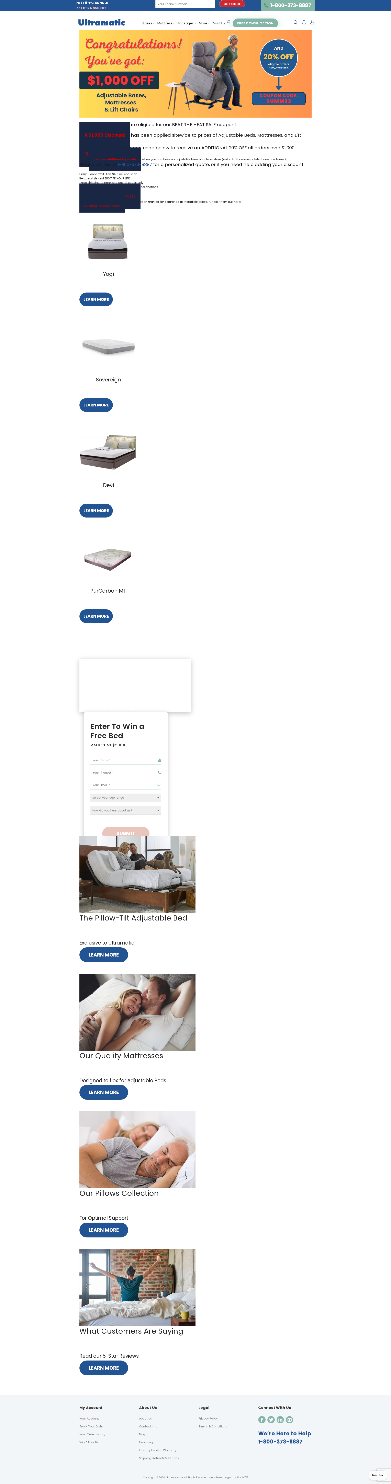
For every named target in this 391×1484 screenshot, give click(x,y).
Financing (146, 1442)
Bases (147, 23)
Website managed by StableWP (228, 1477)
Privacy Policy (208, 1418)
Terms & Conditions (213, 1426)
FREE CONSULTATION (255, 23)
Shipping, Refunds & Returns (159, 1458)
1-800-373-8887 (290, 5)
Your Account (89, 1418)
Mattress (164, 23)
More (203, 23)
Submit (125, 833)
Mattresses (269, 135)
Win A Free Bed (89, 1442)
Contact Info (148, 1426)
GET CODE (232, 4)
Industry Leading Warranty (157, 1450)
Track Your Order (91, 1426)
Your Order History (92, 1434)
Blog (142, 1434)
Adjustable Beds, (237, 135)
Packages (185, 23)
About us (145, 1418)
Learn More (96, 299)
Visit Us (219, 23)
